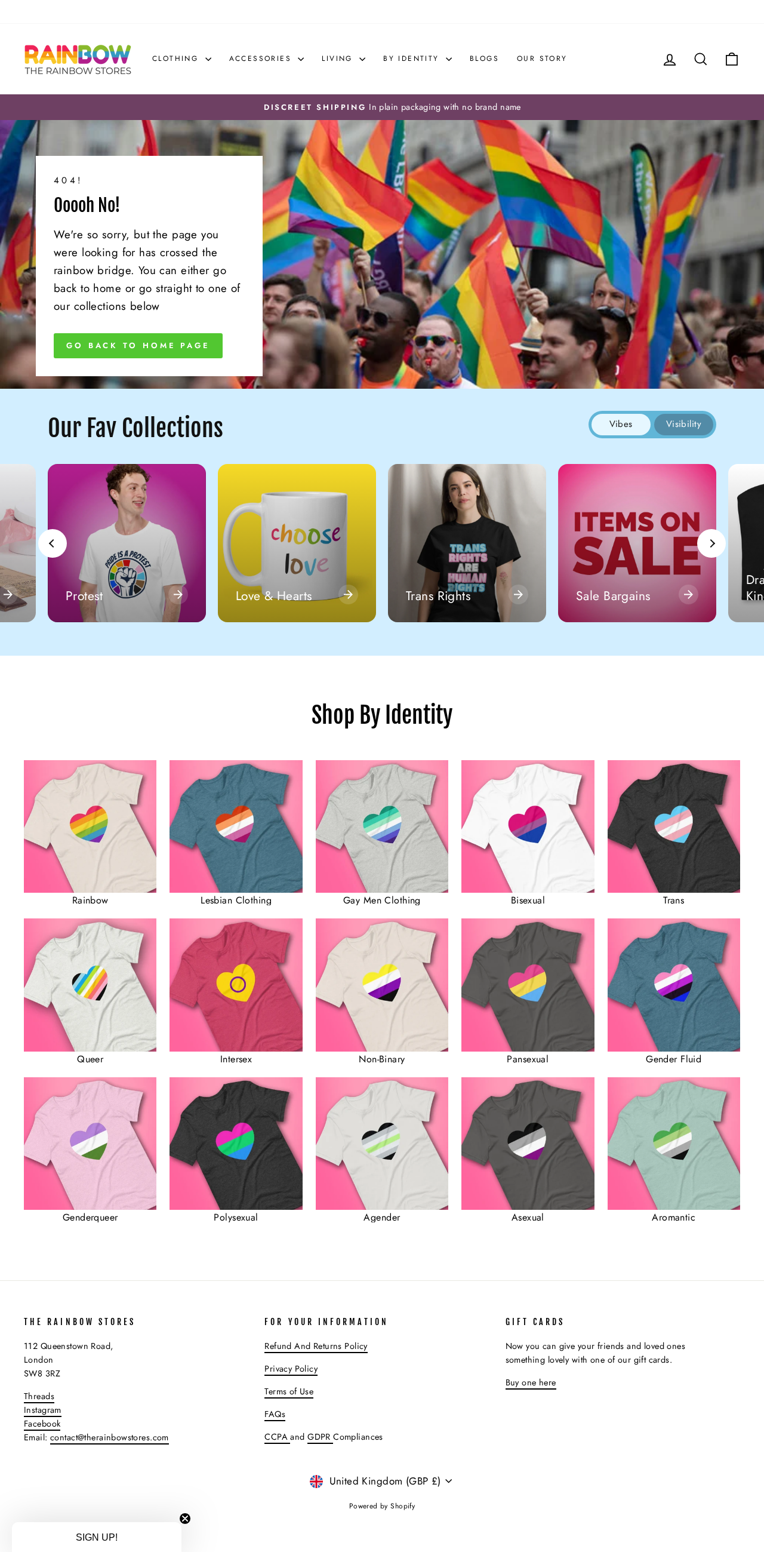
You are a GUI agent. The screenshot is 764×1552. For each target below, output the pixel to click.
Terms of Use (288, 1391)
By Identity (413, 58)
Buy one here (531, 1382)
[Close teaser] (185, 1519)
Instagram (42, 1410)
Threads (39, 1396)
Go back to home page (138, 345)
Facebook (42, 1424)
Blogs (484, 58)
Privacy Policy (291, 1369)
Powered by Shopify (382, 1506)
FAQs (274, 1414)
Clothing (177, 58)
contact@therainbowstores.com (109, 1437)
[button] (96, 1537)
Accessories (262, 58)
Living (339, 58)
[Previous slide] (52, 543)
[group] (127, 543)
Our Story (542, 58)
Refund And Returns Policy (316, 1346)
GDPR (320, 1437)
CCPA (277, 1437)
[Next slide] (711, 543)
